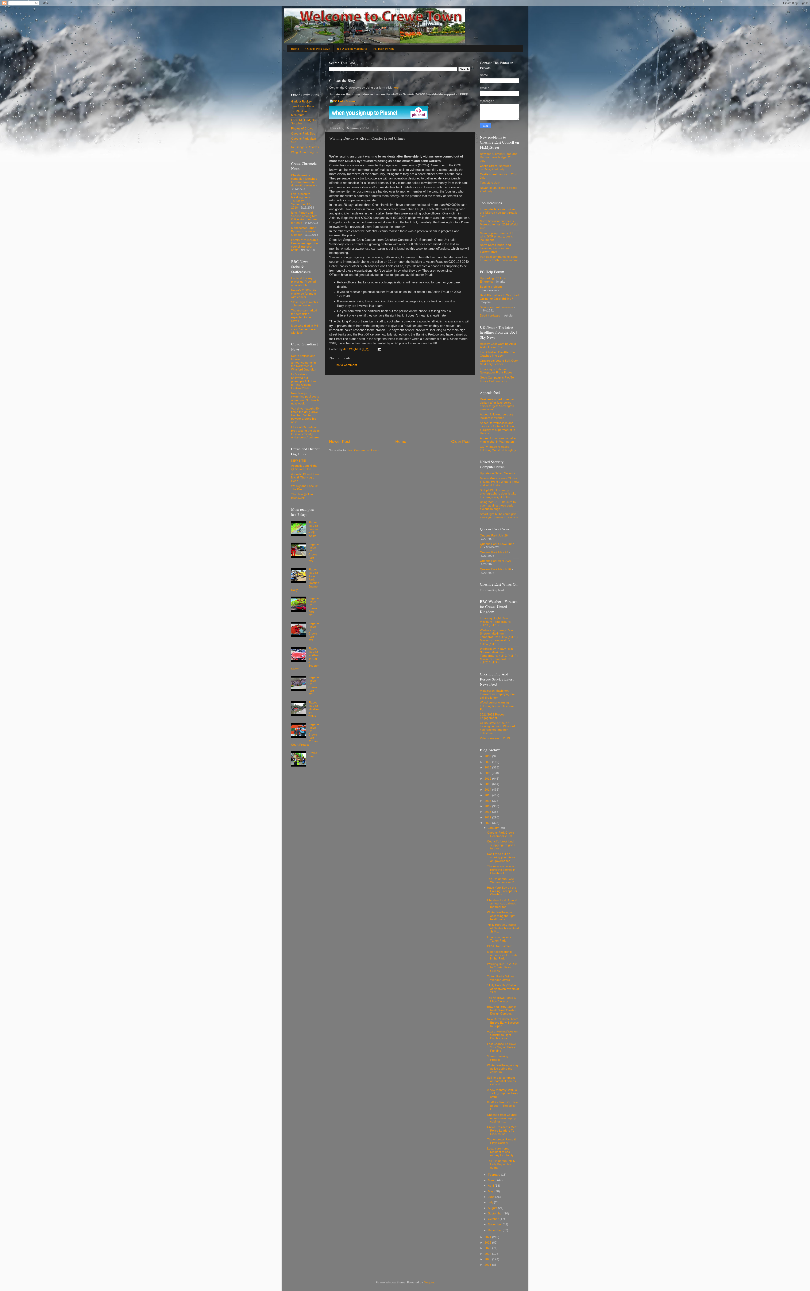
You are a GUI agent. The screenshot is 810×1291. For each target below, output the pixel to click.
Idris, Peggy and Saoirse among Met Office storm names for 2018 (304, 218)
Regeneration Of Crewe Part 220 (313, 686)
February (494, 1174)
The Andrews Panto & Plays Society (501, 999)
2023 (488, 1248)
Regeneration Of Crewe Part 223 (313, 607)
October (494, 1219)
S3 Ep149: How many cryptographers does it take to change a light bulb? (498, 494)
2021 (488, 1237)
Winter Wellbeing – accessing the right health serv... (501, 916)
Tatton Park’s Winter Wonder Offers (500, 978)
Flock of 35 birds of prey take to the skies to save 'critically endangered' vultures (305, 432)
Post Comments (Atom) (363, 450)
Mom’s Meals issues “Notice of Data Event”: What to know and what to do (499, 482)
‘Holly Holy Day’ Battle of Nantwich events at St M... (503, 928)
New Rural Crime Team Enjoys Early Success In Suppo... (503, 1022)
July (491, 1202)
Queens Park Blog (303, 133)
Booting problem (491, 286)
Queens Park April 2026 (496, 560)
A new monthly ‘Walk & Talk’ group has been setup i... (502, 1093)
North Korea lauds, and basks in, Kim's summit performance (495, 248)
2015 (488, 795)
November (495, 1224)
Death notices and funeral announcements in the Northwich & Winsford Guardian (303, 362)
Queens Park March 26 (495, 569)
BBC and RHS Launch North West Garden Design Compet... (502, 1010)
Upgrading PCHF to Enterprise (493, 280)
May (491, 1191)
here (395, 87)
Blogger (429, 1282)
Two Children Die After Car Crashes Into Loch (497, 354)
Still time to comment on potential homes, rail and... (502, 1081)
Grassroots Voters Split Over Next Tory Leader (499, 362)
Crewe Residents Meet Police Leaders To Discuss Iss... (502, 1130)
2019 (488, 817)
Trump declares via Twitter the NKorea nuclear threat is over (498, 213)
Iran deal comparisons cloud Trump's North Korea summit (499, 258)
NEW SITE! (298, 460)
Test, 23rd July (490, 182)
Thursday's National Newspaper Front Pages (496, 371)
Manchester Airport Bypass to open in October (303, 231)
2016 (488, 800)
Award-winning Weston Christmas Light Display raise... (502, 1035)
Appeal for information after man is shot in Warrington (498, 440)
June (491, 1196)
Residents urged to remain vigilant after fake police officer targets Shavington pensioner (497, 404)
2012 (488, 778)
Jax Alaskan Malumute (299, 113)
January (494, 827)
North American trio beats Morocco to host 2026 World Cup (499, 224)
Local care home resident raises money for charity (500, 1152)
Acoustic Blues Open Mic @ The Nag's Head (305, 477)
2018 (488, 811)
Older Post (460, 441)
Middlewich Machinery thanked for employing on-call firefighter (497, 694)
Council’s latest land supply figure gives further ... (501, 845)
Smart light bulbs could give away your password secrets (499, 515)
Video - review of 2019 (495, 738)
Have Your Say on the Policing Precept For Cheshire (502, 891)
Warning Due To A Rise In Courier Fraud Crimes (502, 967)
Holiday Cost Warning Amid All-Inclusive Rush (498, 345)
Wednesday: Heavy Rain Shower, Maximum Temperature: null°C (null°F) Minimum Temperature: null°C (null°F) (499, 637)
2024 (488, 1253)
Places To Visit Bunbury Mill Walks (313, 529)
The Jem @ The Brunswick (302, 496)
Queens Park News (317, 48)
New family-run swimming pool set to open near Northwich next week (305, 398)
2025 (488, 1259)
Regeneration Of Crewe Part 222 (313, 553)
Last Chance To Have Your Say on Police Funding (501, 1047)
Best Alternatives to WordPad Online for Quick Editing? (499, 297)
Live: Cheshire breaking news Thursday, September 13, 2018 (301, 200)
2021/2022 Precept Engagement (492, 716)
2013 (488, 784)
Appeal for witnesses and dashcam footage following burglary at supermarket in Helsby (498, 428)
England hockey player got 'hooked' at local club (303, 282)
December (495, 1230)
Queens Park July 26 (494, 535)
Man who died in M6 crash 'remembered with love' (304, 329)
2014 (488, 789)
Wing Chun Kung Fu (304, 152)
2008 (488, 756)
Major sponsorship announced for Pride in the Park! (502, 955)
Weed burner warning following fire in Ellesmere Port (497, 706)
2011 (488, 773)
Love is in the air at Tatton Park (499, 939)
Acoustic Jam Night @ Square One (304, 467)
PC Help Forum (383, 48)
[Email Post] (379, 349)
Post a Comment (346, 365)
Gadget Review (301, 101)
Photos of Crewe (302, 128)
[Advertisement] (399, 406)
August (493, 1208)
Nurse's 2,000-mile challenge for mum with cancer (303, 294)
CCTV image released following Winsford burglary (498, 448)
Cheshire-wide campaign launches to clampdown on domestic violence (304, 180)
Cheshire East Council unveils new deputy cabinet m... (502, 1118)
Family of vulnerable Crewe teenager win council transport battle (304, 245)
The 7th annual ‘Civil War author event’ (500, 880)
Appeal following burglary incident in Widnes (496, 416)
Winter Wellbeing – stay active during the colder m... (502, 1069)
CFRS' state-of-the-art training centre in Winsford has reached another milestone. (497, 728)
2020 (488, 823)
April (491, 1185)
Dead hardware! (490, 315)
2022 (488, 1242)
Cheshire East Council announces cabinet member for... (502, 903)
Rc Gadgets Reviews (305, 147)
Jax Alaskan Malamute (352, 48)
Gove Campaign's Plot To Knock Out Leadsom (497, 379)
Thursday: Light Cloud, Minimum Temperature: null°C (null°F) (495, 622)
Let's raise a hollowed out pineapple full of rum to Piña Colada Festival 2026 (304, 381)
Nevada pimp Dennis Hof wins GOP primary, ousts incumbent (496, 236)
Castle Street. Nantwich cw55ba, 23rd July (495, 167)
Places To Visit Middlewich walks (313, 709)
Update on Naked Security (497, 473)
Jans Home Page (302, 106)
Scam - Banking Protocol (497, 1058)
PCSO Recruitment (499, 946)
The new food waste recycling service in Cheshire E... (501, 870)
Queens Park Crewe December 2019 (500, 834)
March (492, 1180)
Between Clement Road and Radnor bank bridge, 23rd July (498, 157)
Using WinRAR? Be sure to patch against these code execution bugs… (498, 505)
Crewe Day (312, 754)
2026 (488, 1264)
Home (295, 48)
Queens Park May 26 (494, 552)
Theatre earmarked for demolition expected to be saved (304, 315)
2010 (488, 767)
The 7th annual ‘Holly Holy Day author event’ (501, 1164)
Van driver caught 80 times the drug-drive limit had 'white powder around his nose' (305, 415)
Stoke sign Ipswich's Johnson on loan (304, 304)
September (496, 1213)
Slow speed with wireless (496, 307)
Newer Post (339, 441)
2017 (488, 806)
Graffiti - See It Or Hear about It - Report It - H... (502, 1106)
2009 (488, 762)
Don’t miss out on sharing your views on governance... (501, 857)
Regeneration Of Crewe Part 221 (313, 632)
